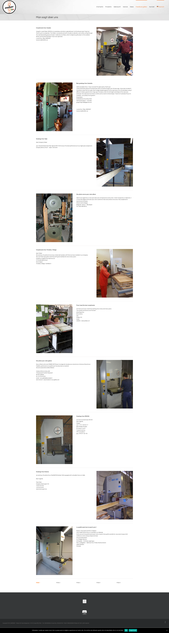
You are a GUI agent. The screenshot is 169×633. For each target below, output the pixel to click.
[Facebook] (84, 601)
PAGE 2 (58, 582)
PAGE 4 (98, 582)
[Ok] (167, 630)
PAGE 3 (78, 582)
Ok (126, 630)
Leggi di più (133, 630)
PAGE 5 (119, 582)
